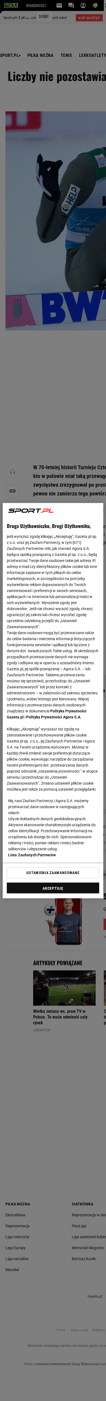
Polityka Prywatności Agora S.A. (53, 717)
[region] (53, 700)
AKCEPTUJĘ (53, 888)
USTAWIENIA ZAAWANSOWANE (52, 873)
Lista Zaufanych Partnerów (32, 854)
